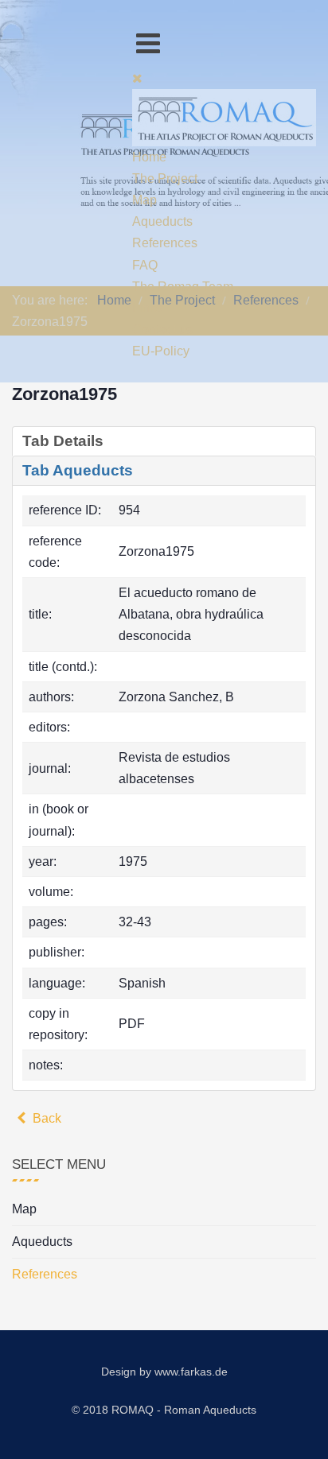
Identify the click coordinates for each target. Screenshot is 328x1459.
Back (45, 1118)
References (44, 1274)
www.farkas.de (191, 1371)
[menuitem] (149, 157)
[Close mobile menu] (137, 78)
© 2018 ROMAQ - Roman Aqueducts (164, 1409)
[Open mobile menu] (148, 43)
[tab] (164, 441)
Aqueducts (42, 1241)
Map (24, 1209)
